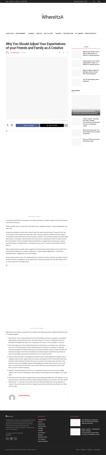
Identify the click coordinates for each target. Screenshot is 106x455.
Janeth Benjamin (15, 52)
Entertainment (20, 33)
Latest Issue (10, 33)
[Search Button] (99, 33)
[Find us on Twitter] (93, 1)
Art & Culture (48, 33)
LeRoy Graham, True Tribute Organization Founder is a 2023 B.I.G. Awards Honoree (91, 62)
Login (98, 1)
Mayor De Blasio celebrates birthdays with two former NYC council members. (91, 72)
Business (58, 33)
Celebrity (31, 33)
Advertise (11, 1)
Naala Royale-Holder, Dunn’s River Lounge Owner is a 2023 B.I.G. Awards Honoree (91, 53)
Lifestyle (39, 33)
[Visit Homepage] (52, 16)
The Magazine (42, 419)
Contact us (17, 1)
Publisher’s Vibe (68, 33)
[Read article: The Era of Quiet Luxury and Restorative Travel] (77, 142)
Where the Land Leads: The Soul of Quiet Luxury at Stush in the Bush (91, 131)
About (7, 1)
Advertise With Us (90, 33)
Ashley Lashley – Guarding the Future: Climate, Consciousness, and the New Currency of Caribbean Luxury (91, 122)
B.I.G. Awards (79, 33)
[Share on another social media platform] (66, 125)
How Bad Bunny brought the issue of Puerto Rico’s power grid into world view (90, 421)
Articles (40, 422)
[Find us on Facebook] (91, 1)
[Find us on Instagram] (15, 438)
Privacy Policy (24, 1)
